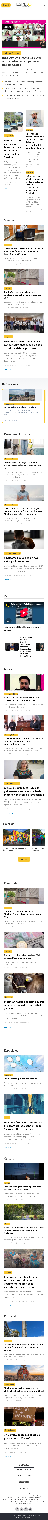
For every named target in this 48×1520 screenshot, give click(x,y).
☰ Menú (6, 5)
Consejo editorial (24, 1476)
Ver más (24, 859)
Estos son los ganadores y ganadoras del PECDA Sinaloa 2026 (22, 1188)
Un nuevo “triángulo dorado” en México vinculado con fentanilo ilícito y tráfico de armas (23, 1126)
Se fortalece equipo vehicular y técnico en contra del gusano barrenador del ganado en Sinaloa (24, 89)
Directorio (24, 1482)
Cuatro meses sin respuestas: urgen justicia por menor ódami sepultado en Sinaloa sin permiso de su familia (23, 511)
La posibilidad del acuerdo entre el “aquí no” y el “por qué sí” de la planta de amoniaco (24, 1347)
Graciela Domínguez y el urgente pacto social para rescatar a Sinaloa (25, 96)
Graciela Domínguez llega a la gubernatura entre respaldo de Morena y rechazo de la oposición (24, 791)
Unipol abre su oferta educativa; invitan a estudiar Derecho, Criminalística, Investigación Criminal (34, 184)
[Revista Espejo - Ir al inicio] (24, 1465)
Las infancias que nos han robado (20, 1078)
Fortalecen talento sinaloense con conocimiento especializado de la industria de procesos (23, 345)
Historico (24, 1488)
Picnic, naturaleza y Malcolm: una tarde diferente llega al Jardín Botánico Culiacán (24, 1230)
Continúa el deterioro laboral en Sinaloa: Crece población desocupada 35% (22, 295)
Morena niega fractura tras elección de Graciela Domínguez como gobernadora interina (23, 741)
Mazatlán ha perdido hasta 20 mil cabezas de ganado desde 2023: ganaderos (24, 1005)
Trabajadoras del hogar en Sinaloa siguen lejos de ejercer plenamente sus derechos (23, 465)
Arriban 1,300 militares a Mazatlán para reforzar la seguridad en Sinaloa (24, 83)
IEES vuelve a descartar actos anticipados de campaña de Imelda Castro (21, 61)
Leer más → (8, 188)
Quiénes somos (24, 1469)
